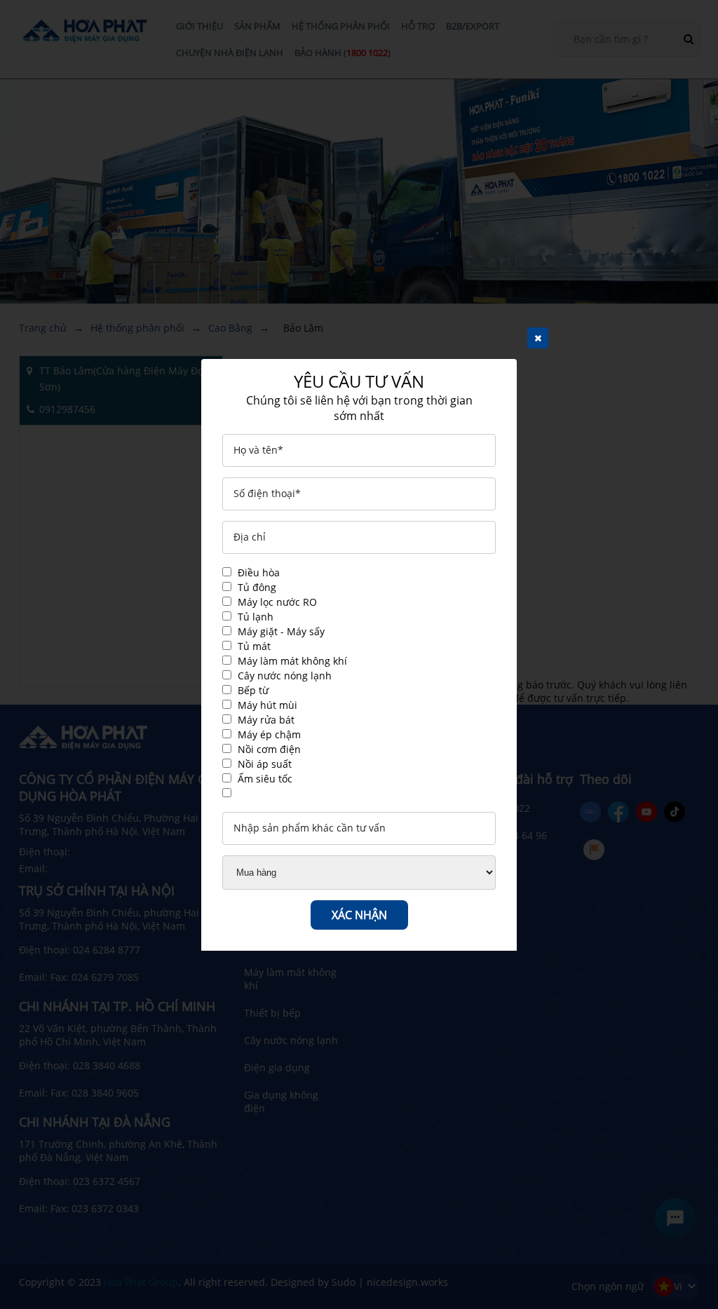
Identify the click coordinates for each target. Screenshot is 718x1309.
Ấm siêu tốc (265, 778)
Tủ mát (254, 646)
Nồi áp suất (265, 764)
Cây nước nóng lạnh (285, 675)
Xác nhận (359, 915)
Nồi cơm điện (269, 749)
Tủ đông (257, 587)
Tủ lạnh (255, 616)
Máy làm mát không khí (292, 660)
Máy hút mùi (267, 705)
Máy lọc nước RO (277, 602)
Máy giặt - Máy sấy (281, 631)
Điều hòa (259, 572)
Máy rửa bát (266, 719)
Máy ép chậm (269, 734)
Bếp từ (253, 690)
